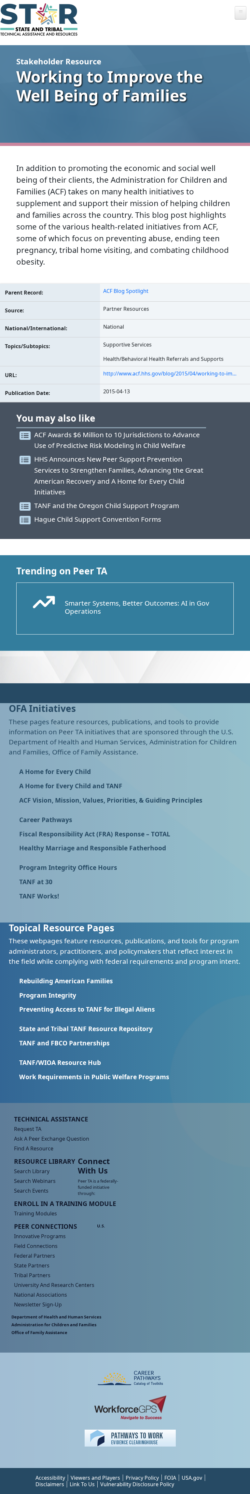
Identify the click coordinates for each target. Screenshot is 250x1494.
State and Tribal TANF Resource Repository (86, 1028)
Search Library (31, 1171)
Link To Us (82, 1484)
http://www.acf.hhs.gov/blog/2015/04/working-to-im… (170, 373)
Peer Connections (45, 1226)
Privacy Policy (142, 1477)
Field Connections (36, 1246)
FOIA (170, 1477)
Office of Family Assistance (39, 1332)
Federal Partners (34, 1255)
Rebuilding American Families (66, 980)
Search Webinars (35, 1181)
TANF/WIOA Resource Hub (60, 1062)
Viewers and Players (95, 1477)
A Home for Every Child (55, 771)
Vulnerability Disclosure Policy (137, 1484)
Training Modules (35, 1213)
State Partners (31, 1265)
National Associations (40, 1294)
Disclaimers (49, 1484)
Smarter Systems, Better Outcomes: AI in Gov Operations (137, 607)
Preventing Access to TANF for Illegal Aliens (87, 1009)
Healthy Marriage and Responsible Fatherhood (92, 848)
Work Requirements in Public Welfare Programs (94, 1076)
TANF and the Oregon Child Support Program (106, 505)
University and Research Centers (54, 1285)
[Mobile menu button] (240, 13)
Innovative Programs (40, 1236)
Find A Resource (33, 1148)
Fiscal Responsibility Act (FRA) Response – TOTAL (94, 834)
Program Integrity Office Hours (68, 867)
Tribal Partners (32, 1275)
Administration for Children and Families (53, 1325)
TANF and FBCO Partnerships (64, 1043)
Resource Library (44, 1161)
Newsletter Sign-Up (38, 1304)
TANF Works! (39, 896)
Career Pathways (45, 819)
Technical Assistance (51, 1119)
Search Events (31, 1190)
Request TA (27, 1129)
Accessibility (50, 1477)
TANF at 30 (35, 881)
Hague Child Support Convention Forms (97, 519)
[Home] (41, 19)
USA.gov (192, 1477)
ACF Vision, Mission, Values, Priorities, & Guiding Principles (110, 800)
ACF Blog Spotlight (125, 291)
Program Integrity (47, 995)
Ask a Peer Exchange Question (51, 1138)
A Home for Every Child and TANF (70, 785)
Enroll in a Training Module (65, 1203)
